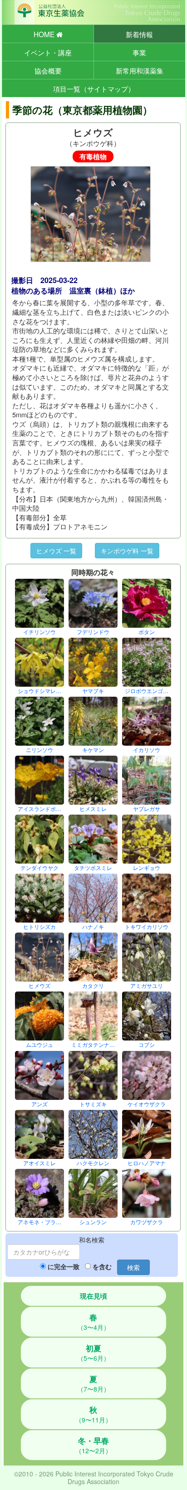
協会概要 (48, 70)
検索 (133, 1267)
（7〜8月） (93, 1383)
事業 (139, 52)
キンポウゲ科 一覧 (127, 550)
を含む (102, 1266)
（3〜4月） (93, 1322)
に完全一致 (63, 1266)
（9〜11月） (93, 1414)
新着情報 (139, 34)
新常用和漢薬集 (139, 70)
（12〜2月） (93, 1445)
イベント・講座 (48, 52)
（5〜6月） (93, 1353)
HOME (45, 34)
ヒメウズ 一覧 (56, 550)
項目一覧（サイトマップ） (94, 88)
